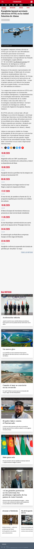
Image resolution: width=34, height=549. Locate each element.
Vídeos (21, 8)
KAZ (2, 5)
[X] (5, 148)
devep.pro (26, 547)
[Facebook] (20, 148)
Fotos (28, 8)
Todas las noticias (27, 252)
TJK (9, 5)
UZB (17, 5)
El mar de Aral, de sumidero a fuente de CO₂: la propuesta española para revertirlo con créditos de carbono (16, 199)
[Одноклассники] (11, 148)
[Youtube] (23, 148)
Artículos (12, 8)
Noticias (4, 8)
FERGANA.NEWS (17, 2)
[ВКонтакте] (8, 148)
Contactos (4, 544)
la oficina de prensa (20, 62)
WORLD (21, 5)
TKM (13, 5)
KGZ (6, 5)
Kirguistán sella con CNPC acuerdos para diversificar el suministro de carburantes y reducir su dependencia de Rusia (17, 161)
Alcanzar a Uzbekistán (10, 511)
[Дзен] (14, 148)
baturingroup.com (14, 547)
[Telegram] (17, 148)
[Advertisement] (17, 272)
